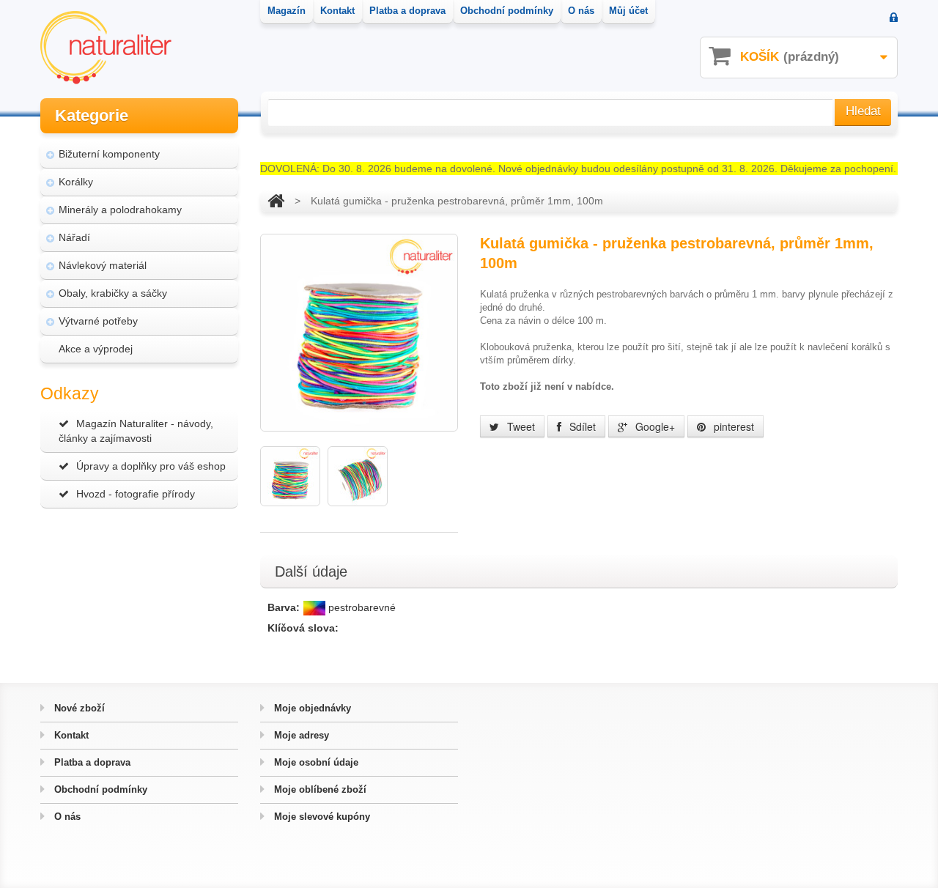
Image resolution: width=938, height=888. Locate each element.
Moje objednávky (311, 708)
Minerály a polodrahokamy (120, 209)
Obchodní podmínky (99, 789)
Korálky (76, 182)
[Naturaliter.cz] (105, 47)
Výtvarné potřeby (98, 321)
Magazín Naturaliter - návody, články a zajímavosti (136, 431)
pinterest (732, 426)
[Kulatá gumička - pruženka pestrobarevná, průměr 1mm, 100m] (290, 476)
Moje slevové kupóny (320, 816)
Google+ (653, 426)
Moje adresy (300, 735)
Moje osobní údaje (314, 762)
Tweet (519, 426)
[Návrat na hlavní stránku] (275, 201)
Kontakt (70, 735)
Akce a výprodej (96, 349)
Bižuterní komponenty (109, 154)
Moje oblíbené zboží (318, 789)
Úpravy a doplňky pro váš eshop (151, 466)
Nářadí (74, 237)
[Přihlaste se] (894, 18)
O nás (66, 816)
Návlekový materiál (103, 265)
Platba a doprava (90, 762)
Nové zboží (78, 708)
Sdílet (581, 426)
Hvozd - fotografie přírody (135, 494)
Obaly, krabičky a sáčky (113, 293)
